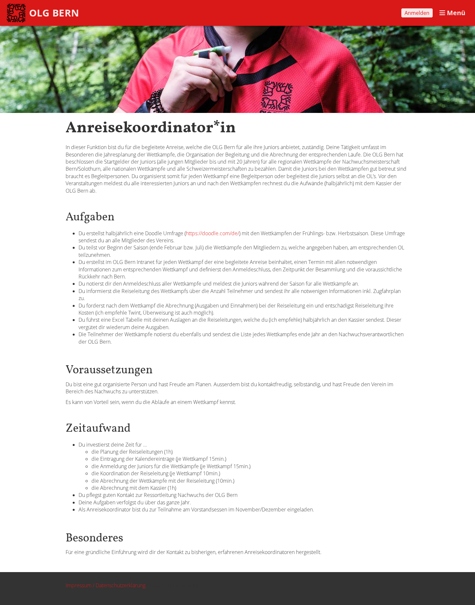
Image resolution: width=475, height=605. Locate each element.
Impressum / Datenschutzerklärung (105, 585)
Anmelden (417, 12)
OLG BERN (54, 12)
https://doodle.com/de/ (212, 233)
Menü (455, 12)
